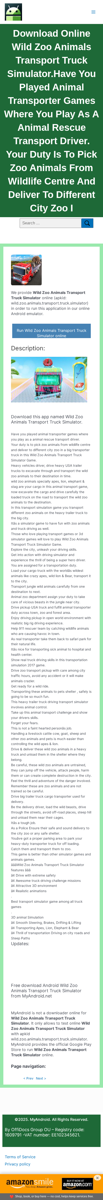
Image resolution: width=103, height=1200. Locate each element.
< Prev (28, 1078)
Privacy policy (17, 1164)
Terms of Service (20, 1156)
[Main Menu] (93, 12)
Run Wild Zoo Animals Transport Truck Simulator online (51, 333)
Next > (41, 1078)
